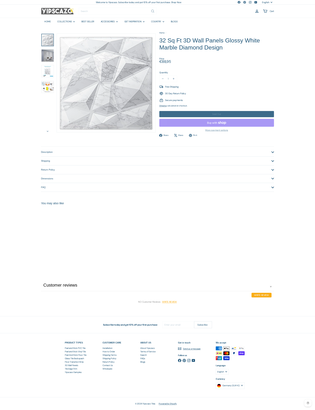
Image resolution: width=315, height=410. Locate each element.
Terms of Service (147, 351)
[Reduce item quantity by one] (162, 78)
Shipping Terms (109, 355)
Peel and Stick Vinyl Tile (75, 351)
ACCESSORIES (108, 21)
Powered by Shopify (168, 403)
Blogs (142, 361)
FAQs (142, 358)
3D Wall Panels (71, 365)
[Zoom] (106, 83)
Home (161, 33)
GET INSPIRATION (133, 21)
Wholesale (107, 368)
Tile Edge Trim (71, 368)
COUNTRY (156, 21)
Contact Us (108, 365)
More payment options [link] (216, 130)
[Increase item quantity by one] (173, 78)
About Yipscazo (147, 348)
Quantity (163, 72)
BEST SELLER (87, 21)
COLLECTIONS (64, 21)
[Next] (47, 130)
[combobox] (118, 11)
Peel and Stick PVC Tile (75, 348)
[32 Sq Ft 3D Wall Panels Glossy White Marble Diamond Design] (59, 236)
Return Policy (109, 361)
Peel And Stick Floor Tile (75, 355)
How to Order (109, 351)
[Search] (153, 11)
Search (143, 355)
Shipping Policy (109, 358)
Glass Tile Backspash (74, 358)
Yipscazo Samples (73, 372)
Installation (107, 348)
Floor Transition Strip (74, 361)
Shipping (163, 105)
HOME (47, 21)
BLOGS (174, 21)
